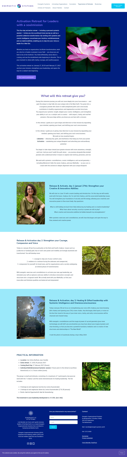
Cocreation (72, 4)
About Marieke (57, 8)
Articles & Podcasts (44, 8)
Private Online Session (118, 5)
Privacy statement (87, 438)
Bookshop (98, 4)
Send (53, 427)
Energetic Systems (44, 4)
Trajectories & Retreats (85, 4)
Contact (66, 8)
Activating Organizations (59, 4)
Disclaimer (85, 436)
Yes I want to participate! (26, 77)
